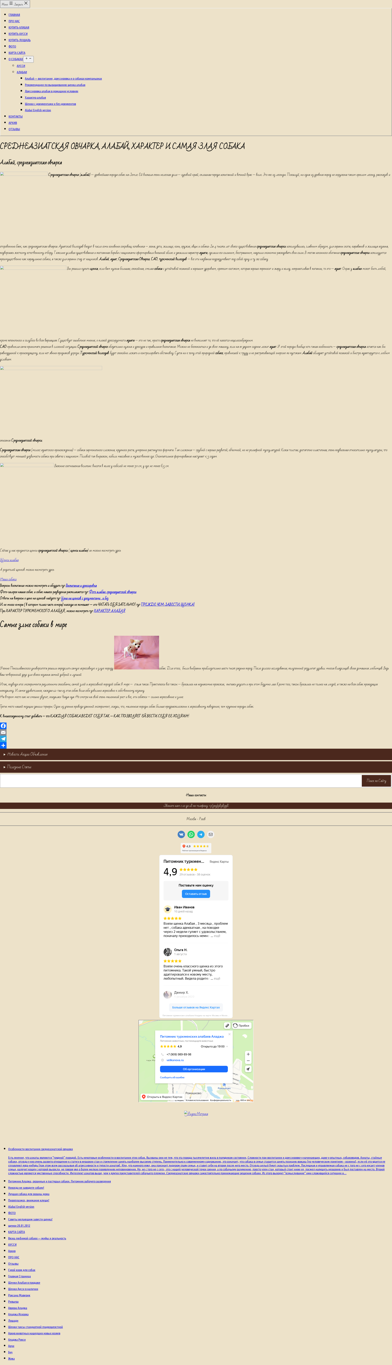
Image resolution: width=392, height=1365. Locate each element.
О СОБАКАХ (16, 59)
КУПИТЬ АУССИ (18, 34)
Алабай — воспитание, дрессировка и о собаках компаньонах (63, 78)
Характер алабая (35, 97)
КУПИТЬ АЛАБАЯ (19, 27)
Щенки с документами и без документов (50, 104)
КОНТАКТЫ (16, 116)
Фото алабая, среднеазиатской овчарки (112, 592)
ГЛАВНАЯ (14, 15)
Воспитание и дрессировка (81, 585)
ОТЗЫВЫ (14, 129)
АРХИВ (13, 123)
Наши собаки (8, 579)
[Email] (196, 732)
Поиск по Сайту (376, 781)
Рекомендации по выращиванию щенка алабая (55, 85)
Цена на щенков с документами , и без (84, 598)
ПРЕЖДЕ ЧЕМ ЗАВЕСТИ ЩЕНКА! (168, 604)
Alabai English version (38, 110)
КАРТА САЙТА (17, 53)
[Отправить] (196, 745)
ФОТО (12, 46)
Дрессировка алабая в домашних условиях (51, 91)
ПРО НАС (14, 21)
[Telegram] (196, 739)
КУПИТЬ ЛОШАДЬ (20, 40)
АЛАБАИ (22, 72)
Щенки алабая (9, 560)
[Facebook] (196, 726)
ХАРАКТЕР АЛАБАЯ (109, 611)
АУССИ (21, 66)
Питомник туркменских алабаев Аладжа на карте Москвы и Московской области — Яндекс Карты (198, 1015)
